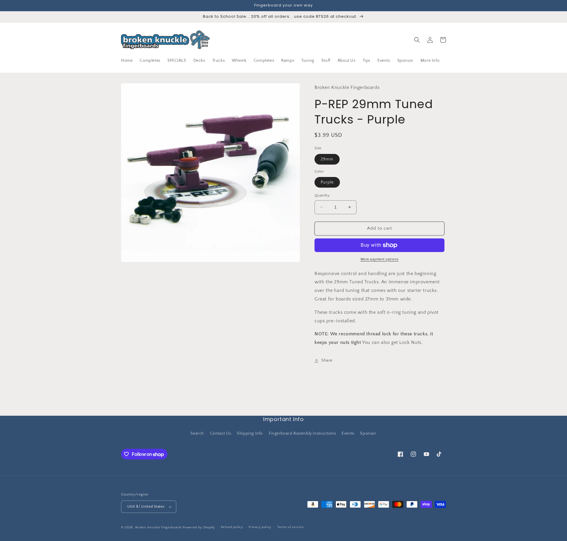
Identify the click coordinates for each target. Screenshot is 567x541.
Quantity (322, 195)
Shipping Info (250, 433)
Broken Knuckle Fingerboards (158, 527)
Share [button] (327, 360)
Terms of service (290, 527)
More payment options (380, 259)
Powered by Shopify (199, 527)
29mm (327, 159)
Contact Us (220, 433)
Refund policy (232, 527)
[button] (416, 39)
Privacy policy (260, 527)
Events (348, 433)
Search (197, 433)
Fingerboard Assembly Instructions (302, 433)
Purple (327, 182)
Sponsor (368, 433)
